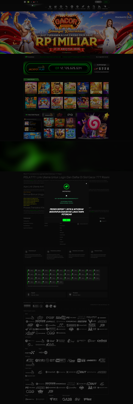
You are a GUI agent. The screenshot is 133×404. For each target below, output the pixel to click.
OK (66, 220)
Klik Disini (70, 201)
